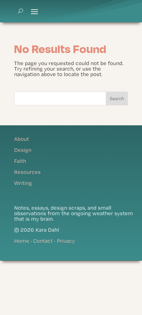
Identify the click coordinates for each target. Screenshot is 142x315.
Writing (23, 183)
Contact (43, 241)
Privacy (66, 241)
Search (117, 98)
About (21, 139)
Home (21, 241)
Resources (27, 172)
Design (22, 150)
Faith (20, 161)
